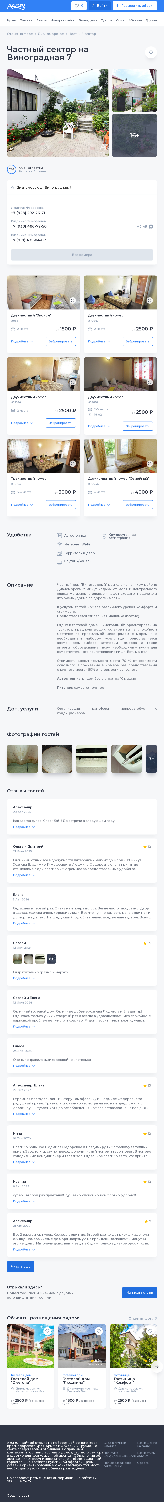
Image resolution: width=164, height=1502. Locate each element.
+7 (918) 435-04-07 (28, 240)
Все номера (82, 255)
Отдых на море (20, 34)
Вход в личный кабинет (115, 1444)
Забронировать (60, 341)
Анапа (41, 20)
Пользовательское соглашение (118, 1464)
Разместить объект (146, 1454)
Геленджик (88, 20)
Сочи (120, 20)
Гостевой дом (21, 1375)
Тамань (26, 20)
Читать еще (20, 1266)
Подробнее (19, 341)
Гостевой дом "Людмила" (76, 1380)
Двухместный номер (106, 315)
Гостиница (122, 1375)
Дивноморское (51, 34)
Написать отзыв (139, 1292)
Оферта (143, 1463)
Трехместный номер (29, 478)
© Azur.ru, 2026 (18, 1495)
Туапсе (106, 20)
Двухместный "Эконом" (31, 315)
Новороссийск (62, 20)
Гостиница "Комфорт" (124, 1380)
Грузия (151, 20)
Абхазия (135, 20)
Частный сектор (82, 34)
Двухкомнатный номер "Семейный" (118, 478)
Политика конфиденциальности (120, 1454)
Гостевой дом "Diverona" (24, 1380)
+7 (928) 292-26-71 (28, 213)
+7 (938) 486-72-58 (29, 227)
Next (157, 1367)
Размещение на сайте (147, 1444)
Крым (12, 20)
